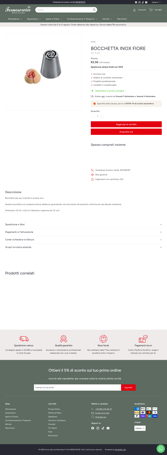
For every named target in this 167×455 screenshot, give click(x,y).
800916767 (80, 2)
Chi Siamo (52, 428)
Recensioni (53, 436)
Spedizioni (52, 417)
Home (93, 42)
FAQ (50, 432)
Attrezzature (14, 19)
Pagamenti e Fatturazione (19, 232)
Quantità (95, 111)
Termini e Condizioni (57, 420)
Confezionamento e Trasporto (81, 19)
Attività (106, 19)
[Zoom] (43, 71)
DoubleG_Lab (120, 450)
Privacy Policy (54, 409)
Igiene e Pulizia (53, 19)
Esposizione (33, 19)
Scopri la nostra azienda (18, 247)
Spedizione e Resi (15, 224)
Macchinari (122, 19)
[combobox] (66, 10)
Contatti (51, 424)
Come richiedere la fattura (19, 239)
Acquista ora (126, 131)
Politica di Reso (54, 413)
